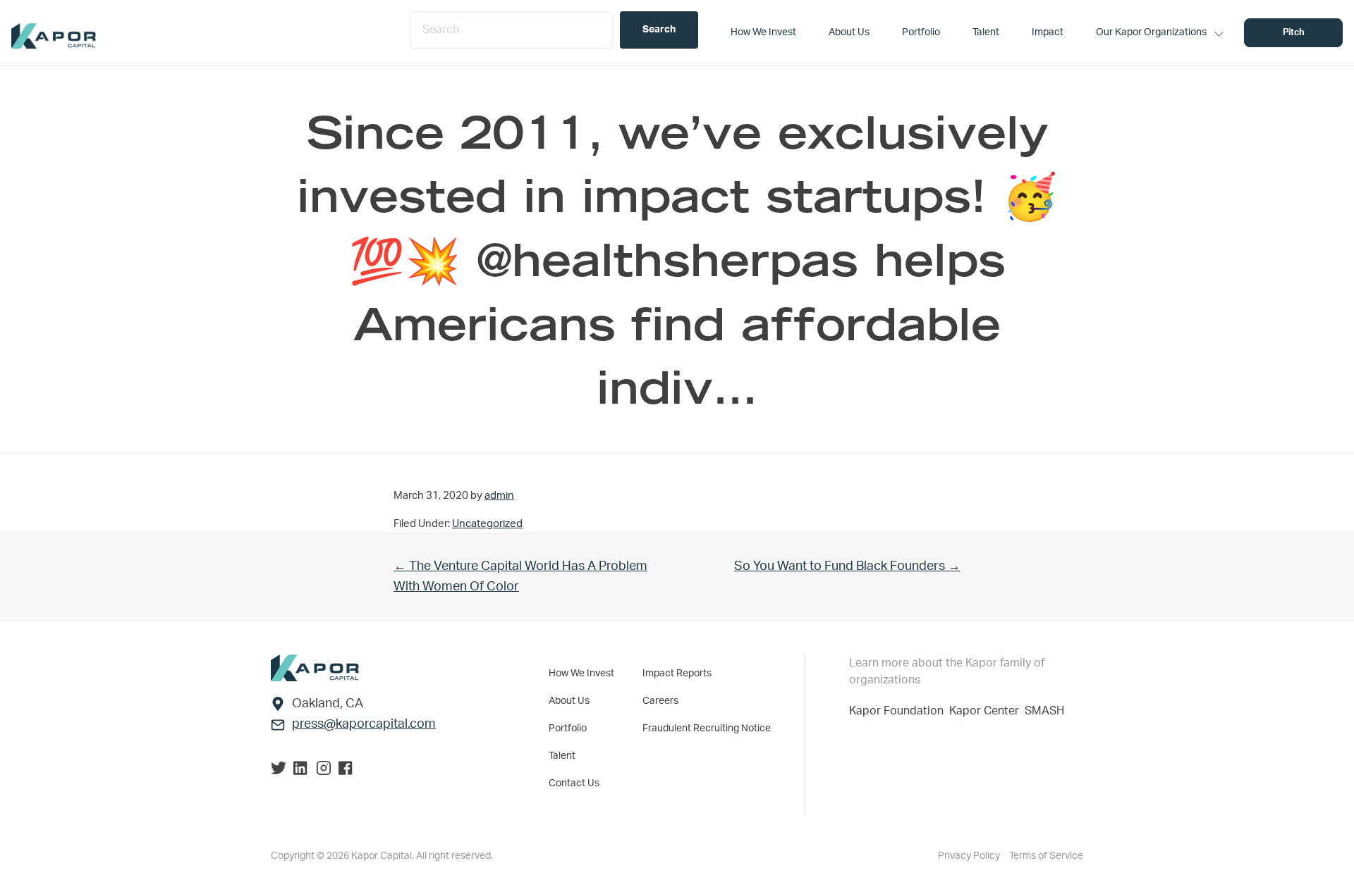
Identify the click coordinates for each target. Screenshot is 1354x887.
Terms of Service (1046, 856)
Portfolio (568, 728)
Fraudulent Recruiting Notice (706, 728)
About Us (569, 701)
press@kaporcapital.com (364, 724)
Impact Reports (677, 673)
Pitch (1294, 32)
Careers (660, 701)
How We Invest (581, 673)
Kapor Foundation (899, 711)
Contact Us (574, 783)
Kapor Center (987, 711)
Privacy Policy (970, 856)
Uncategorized (487, 524)
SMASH (1044, 711)
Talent (562, 756)
